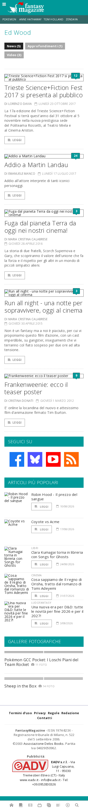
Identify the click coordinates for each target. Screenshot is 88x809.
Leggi (17, 140)
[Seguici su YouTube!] (53, 459)
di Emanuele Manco (19, 174)
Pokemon (9, 19)
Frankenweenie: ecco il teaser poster (36, 388)
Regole (53, 713)
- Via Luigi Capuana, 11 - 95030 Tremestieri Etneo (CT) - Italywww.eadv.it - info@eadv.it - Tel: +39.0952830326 (47, 773)
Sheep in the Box (20, 686)
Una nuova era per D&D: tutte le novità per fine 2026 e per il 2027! (57, 611)
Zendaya (72, 19)
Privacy (40, 713)
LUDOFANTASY (41, 602)
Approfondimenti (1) (45, 46)
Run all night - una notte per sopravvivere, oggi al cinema (43, 306)
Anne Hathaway (30, 19)
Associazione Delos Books (43, 743)
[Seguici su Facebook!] (17, 459)
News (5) (14, 46)
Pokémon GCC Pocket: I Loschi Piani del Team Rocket (41, 662)
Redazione (70, 713)
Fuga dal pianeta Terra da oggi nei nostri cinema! (40, 226)
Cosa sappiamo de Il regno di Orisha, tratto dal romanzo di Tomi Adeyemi (56, 584)
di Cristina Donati (18, 401)
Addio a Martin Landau (36, 164)
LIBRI (34, 548)
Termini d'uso (20, 713)
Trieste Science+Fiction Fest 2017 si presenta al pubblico (43, 91)
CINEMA (36, 575)
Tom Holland (54, 19)
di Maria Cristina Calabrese (25, 239)
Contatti (44, 718)
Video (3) (14, 55)
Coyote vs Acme (45, 521)
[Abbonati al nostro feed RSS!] (71, 459)
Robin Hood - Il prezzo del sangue (54, 496)
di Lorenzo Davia (18, 104)
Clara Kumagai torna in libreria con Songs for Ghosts (57, 554)
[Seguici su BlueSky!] (35, 459)
